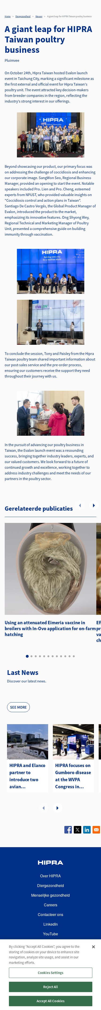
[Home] (50, 863)
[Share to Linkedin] (87, 829)
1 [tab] (27, 656)
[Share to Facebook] (68, 829)
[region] (50, 974)
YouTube (50, 933)
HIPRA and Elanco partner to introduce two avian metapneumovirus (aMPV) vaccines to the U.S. (27, 776)
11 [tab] (69, 656)
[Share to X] (77, 829)
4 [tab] (40, 656)
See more (18, 707)
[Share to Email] (96, 829)
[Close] (93, 947)
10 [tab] (65, 656)
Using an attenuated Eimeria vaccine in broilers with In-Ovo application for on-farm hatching (50, 628)
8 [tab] (57, 656)
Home (8, 16)
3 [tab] (36, 656)
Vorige (80, 505)
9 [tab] (61, 656)
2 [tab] (31, 656)
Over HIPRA (50, 876)
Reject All (50, 987)
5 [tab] (44, 656)
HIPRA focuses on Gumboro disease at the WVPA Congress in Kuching (73, 776)
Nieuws (38, 16)
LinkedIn (50, 924)
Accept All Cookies (51, 1001)
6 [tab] (48, 656)
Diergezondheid (23, 16)
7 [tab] (53, 656)
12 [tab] (74, 656)
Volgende (94, 505)
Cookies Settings (50, 972)
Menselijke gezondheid (50, 895)
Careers (50, 904)
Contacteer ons (50, 914)
